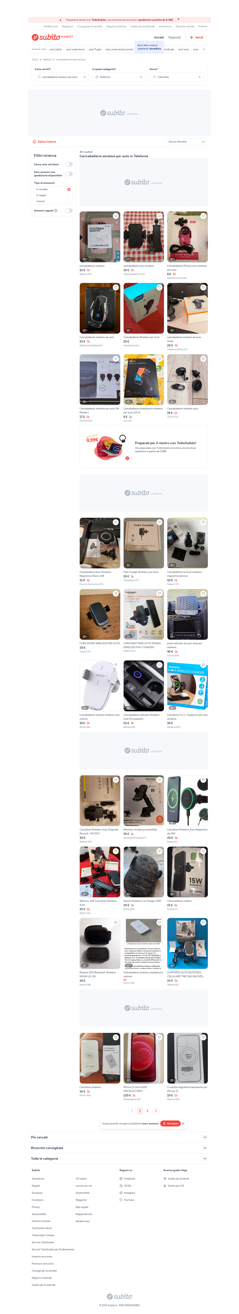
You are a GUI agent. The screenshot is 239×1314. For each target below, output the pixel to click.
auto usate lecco (75, 49)
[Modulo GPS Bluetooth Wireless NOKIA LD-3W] (100, 952)
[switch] (69, 164)
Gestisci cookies (41, 1221)
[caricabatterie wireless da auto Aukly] (187, 317)
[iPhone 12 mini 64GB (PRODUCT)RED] (143, 1067)
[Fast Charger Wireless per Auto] (143, 552)
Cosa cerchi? (43, 69)
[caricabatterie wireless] (100, 245)
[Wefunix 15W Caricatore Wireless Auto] (100, 880)
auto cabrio (55, 49)
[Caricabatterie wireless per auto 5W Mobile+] (100, 388)
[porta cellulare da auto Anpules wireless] (187, 623)
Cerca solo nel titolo (46, 164)
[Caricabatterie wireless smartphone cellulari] (143, 952)
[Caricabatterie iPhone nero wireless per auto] (187, 245)
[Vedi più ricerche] (204, 49)
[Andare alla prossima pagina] (156, 1111)
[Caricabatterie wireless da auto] (100, 317)
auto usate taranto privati (119, 49)
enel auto (183, 49)
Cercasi (40, 201)
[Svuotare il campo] (84, 77)
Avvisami (172, 1123)
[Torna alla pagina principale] (53, 37)
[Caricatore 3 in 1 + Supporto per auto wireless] (187, 694)
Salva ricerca (47, 141)
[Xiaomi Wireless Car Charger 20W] (143, 880)
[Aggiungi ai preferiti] (116, 216)
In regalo (41, 195)
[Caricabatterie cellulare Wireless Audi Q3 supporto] (143, 694)
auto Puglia (95, 49)
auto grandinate (165, 49)
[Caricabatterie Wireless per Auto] (143, 317)
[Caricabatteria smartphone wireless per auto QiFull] (143, 388)
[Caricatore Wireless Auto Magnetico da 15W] (187, 809)
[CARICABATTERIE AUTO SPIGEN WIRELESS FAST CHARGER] (143, 623)
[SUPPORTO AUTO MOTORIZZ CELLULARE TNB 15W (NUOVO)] (187, 952)
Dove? (154, 69)
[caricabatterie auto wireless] (143, 245)
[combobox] (62, 77)
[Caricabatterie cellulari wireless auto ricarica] (100, 694)
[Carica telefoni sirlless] (187, 880)
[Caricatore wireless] (100, 1067)
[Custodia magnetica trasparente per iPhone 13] (187, 1067)
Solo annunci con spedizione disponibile (48, 173)
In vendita (41, 189)
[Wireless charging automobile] (143, 809)
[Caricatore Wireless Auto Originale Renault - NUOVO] (100, 809)
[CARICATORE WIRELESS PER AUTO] (100, 623)
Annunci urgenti (43, 210)
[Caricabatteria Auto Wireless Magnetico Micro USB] (100, 552)
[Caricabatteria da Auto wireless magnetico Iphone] (187, 552)
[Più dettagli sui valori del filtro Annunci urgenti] (56, 210)
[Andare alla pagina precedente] (132, 1111)
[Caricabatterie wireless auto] (187, 388)
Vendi (199, 37)
